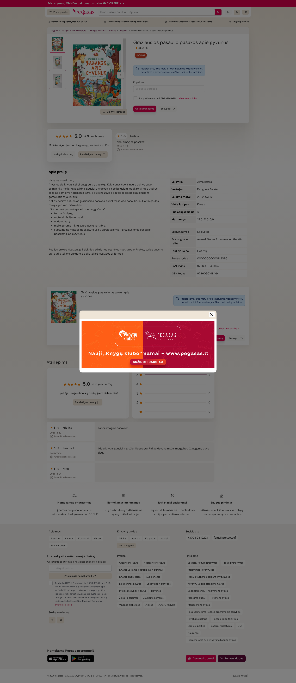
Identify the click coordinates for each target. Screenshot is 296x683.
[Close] (212, 314)
